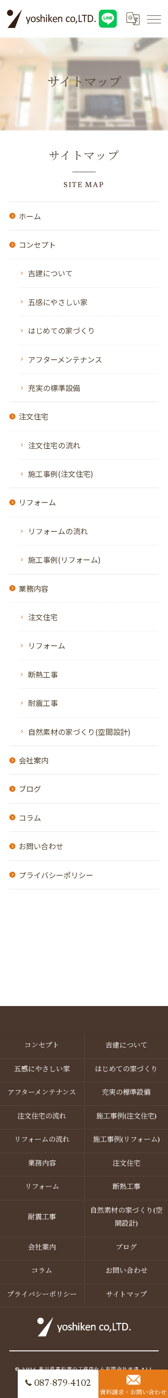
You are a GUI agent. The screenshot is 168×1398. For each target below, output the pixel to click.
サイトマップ (126, 1295)
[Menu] (153, 18)
